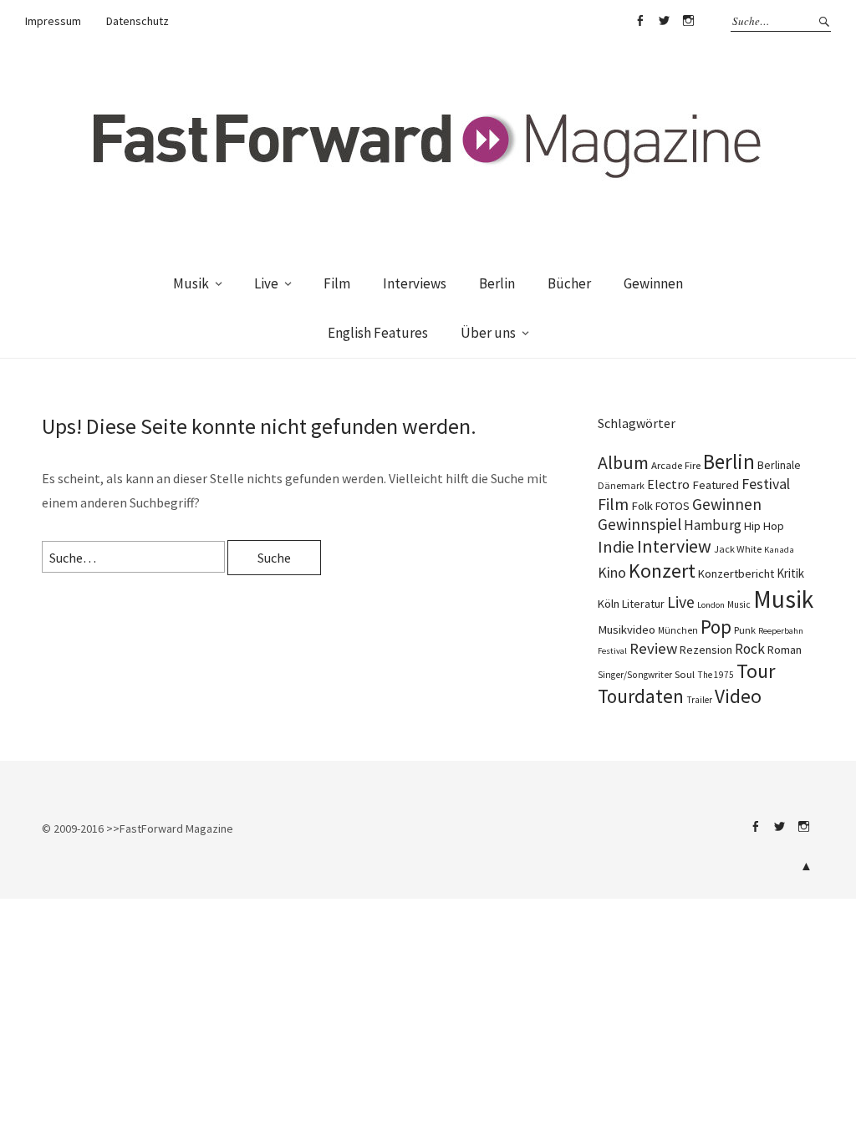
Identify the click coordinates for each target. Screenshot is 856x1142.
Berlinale (779, 464)
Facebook (639, 20)
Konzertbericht (736, 573)
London (711, 604)
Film (337, 283)
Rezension (706, 649)
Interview (674, 546)
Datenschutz (137, 20)
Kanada (779, 549)
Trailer (699, 700)
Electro (668, 484)
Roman (784, 649)
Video (738, 696)
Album (623, 462)
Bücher (569, 283)
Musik (191, 283)
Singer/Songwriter (635, 675)
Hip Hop (764, 525)
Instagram (688, 20)
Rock (750, 649)
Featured (715, 484)
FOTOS (672, 505)
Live (266, 283)
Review (653, 648)
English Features (378, 333)
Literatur (643, 603)
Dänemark (621, 485)
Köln (608, 603)
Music (739, 604)
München (678, 630)
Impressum (53, 20)
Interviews (414, 283)
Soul (685, 674)
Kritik (790, 573)
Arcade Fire (676, 465)
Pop (716, 626)
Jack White (738, 549)
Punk (745, 630)
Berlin (497, 283)
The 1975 (715, 675)
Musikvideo (626, 629)
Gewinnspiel (639, 524)
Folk (642, 505)
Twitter (663, 20)
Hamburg (712, 525)
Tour (756, 671)
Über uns (488, 333)
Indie (616, 547)
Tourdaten (641, 696)
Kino (612, 572)
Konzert (662, 571)
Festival (765, 484)
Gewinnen (653, 283)
